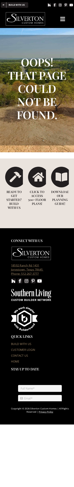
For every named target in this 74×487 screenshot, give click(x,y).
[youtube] (71, 5)
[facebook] (55, 5)
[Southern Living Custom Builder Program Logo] (31, 289)
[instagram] (60, 5)
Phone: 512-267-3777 (25, 274)
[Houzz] (49, 5)
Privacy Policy (46, 411)
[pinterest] (66, 5)
